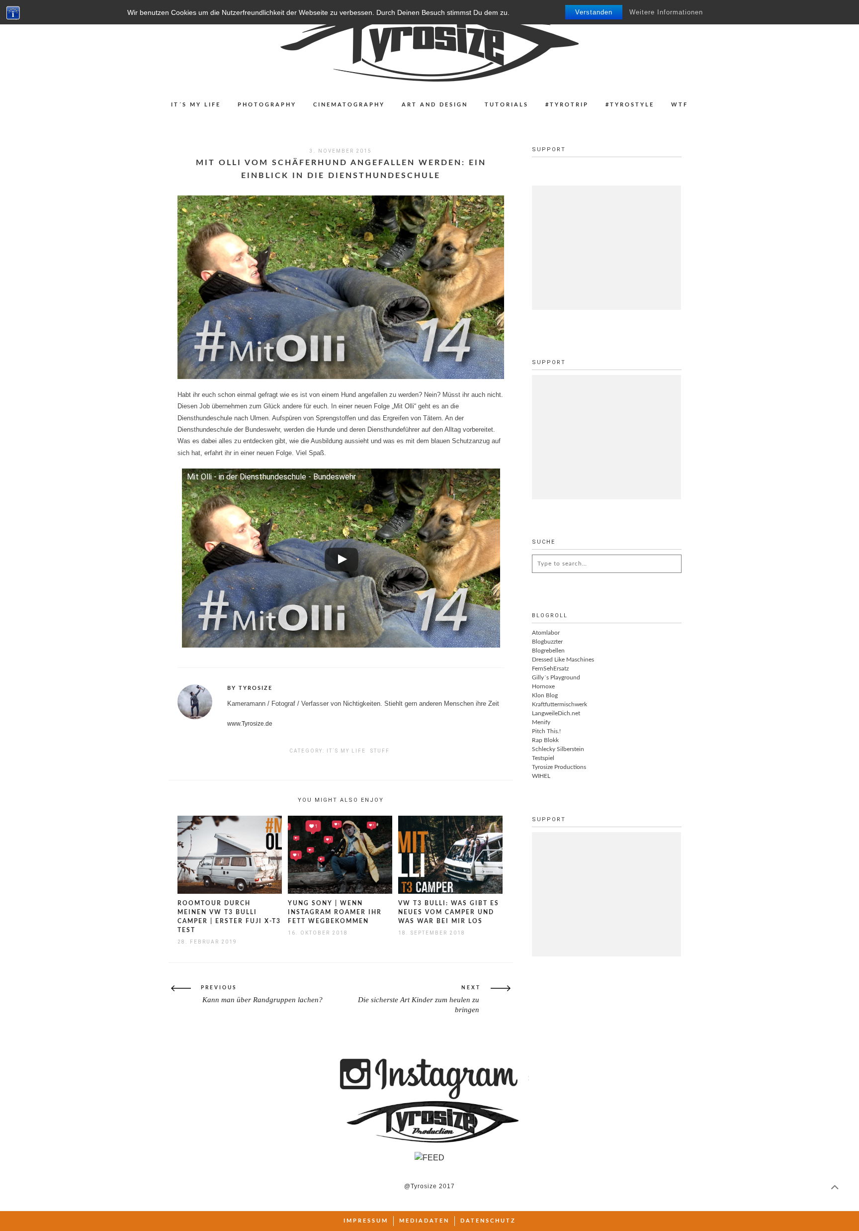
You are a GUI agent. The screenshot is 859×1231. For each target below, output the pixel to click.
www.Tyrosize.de (249, 723)
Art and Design (435, 104)
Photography (267, 104)
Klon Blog (545, 695)
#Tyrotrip (567, 104)
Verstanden (593, 12)
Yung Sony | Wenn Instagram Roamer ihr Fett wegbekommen (335, 912)
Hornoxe (543, 686)
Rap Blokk (545, 740)
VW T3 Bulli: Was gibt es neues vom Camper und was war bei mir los (448, 912)
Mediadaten (424, 1221)
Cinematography (349, 104)
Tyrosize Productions (559, 767)
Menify (541, 722)
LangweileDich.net (556, 713)
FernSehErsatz (550, 668)
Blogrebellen (548, 651)
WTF (679, 104)
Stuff (380, 751)
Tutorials (506, 104)
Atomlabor (546, 633)
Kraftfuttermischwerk (559, 704)
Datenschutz (488, 1221)
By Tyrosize (249, 688)
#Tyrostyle (629, 104)
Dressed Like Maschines (563, 660)
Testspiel (543, 758)
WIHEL (541, 776)
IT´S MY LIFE (196, 104)
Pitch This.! (546, 731)
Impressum (366, 1221)
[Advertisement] (606, 248)
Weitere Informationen (666, 12)
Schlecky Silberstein (558, 749)
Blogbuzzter (547, 642)
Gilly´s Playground (556, 677)
